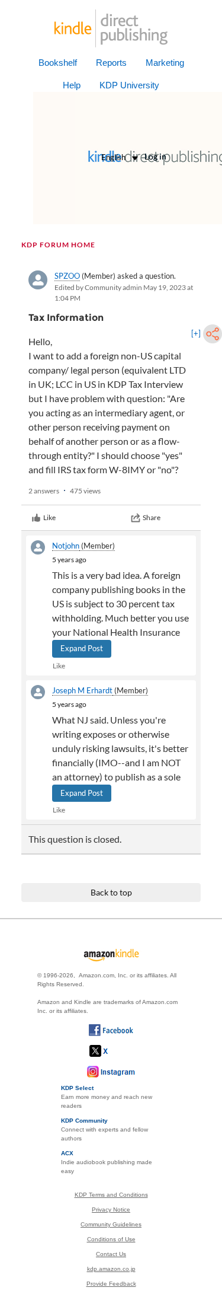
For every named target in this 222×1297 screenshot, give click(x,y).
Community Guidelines (111, 1224)
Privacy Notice (111, 1209)
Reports (111, 63)
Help (72, 85)
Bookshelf (57, 63)
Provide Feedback (111, 1283)
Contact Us (111, 1254)
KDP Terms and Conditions (111, 1194)
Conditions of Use (111, 1239)
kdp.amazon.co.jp (111, 1269)
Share (151, 517)
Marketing (165, 63)
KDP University (129, 85)
